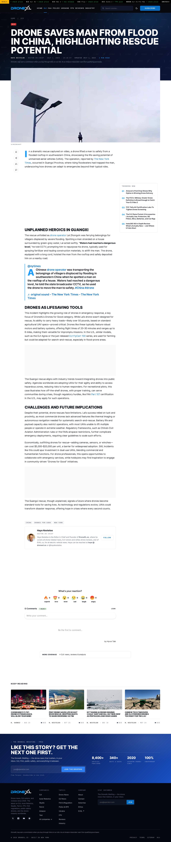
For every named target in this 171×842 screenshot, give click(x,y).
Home (40, 8)
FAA (50, 8)
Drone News (64, 795)
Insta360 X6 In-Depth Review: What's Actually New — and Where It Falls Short (140, 226)
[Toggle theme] (136, 8)
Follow (107, 537)
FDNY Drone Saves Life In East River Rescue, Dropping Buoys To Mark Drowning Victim (63, 714)
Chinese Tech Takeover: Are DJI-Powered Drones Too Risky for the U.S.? (137, 714)
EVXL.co (40, 542)
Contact (81, 799)
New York (58, 522)
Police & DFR (64, 807)
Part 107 (95, 394)
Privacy (133, 837)
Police (56, 8)
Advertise (82, 803)
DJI (45, 8)
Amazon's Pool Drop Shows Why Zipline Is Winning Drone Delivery (139, 192)
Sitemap (150, 837)
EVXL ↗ (81, 811)
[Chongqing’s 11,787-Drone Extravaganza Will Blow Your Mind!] (28, 699)
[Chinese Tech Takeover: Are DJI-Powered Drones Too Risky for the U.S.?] (142, 699)
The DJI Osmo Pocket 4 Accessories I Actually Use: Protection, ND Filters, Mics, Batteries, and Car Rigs (140, 216)
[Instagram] (29, 818)
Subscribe (150, 8)
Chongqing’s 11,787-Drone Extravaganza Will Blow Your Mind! (21, 714)
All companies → (45, 819)
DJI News (62, 799)
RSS (158, 837)
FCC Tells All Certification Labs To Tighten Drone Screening (140, 208)
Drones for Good (43, 522)
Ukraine (65, 8)
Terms (142, 837)
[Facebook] (18, 818)
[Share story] (16, 158)
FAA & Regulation (65, 803)
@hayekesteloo (55, 545)
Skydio (41, 803)
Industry (90, 8)
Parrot (41, 807)
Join (130, 802)
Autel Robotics (45, 799)
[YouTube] (24, 818)
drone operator (58, 235)
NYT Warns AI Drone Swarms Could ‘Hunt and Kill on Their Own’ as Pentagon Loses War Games (103, 714)
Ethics (80, 807)
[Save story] (16, 152)
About (80, 795)
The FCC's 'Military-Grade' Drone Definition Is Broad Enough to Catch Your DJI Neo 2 (140, 200)
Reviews (79, 8)
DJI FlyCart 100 (77, 336)
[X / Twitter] (13, 818)
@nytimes (34, 266)
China (28, 522)
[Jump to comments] (16, 170)
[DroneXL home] (21, 8)
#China (79, 287)
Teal (40, 815)
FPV (72, 8)
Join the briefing (73, 769)
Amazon (42, 811)
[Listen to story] (16, 164)
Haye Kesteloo (45, 530)
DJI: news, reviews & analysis (73, 654)
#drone (89, 287)
